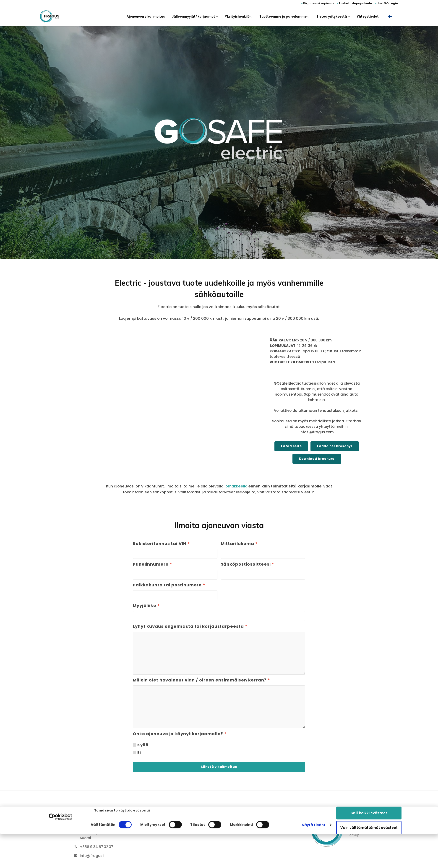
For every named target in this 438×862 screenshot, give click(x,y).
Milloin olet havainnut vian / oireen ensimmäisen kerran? (201, 680)
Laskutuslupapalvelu (355, 3)
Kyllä (142, 745)
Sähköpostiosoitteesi (247, 564)
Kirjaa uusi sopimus (318, 3)
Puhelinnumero (152, 564)
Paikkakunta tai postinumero (169, 585)
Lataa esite (291, 446)
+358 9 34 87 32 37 (96, 846)
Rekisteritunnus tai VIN (161, 544)
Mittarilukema (239, 544)
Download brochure (316, 459)
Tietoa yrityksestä (332, 16)
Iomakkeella (236, 486)
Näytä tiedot (313, 824)
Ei (139, 753)
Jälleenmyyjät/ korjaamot (194, 16)
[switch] (175, 824)
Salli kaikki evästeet (369, 812)
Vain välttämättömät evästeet (369, 827)
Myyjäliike (146, 606)
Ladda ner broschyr (334, 446)
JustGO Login (387, 3)
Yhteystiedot (368, 16)
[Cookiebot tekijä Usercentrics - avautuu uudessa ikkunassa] (61, 816)
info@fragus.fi (92, 855)
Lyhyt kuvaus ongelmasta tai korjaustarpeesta (190, 626)
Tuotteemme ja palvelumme (283, 16)
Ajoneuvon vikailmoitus (146, 16)
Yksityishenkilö (237, 16)
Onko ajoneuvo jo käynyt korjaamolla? (180, 734)
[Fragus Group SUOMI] (49, 16)
